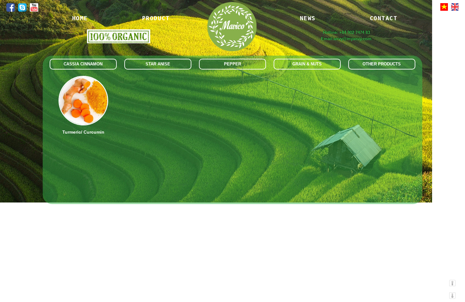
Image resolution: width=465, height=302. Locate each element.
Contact (384, 18)
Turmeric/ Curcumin (83, 132)
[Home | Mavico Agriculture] (232, 34)
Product (156, 18)
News (308, 18)
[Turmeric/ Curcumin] (83, 124)
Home (80, 18)
